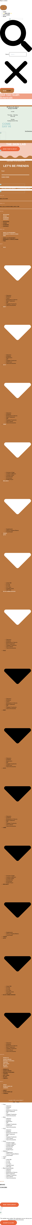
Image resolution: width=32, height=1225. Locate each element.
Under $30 (8, 583)
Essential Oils (9, 476)
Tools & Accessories (11, 305)
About (5, 1084)
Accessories (9, 478)
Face (4, 1104)
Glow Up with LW (7, 1086)
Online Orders (7, 1059)
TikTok (5, 216)
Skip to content (3, 0)
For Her (8, 584)
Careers (5, 1087)
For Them (8, 587)
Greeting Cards (10, 588)
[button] (16, 36)
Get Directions (28, 131)
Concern (3, 1187)
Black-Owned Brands (8, 1168)
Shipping (5, 1062)
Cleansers (8, 295)
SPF (7, 302)
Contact (5, 1066)
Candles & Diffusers (11, 473)
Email (3, 171)
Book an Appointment (9, 232)
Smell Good (9, 362)
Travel (5, 533)
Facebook (6, 217)
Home (4, 1141)
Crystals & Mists (10, 475)
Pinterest (6, 219)
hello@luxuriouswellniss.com (9, 206)
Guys (4, 1128)
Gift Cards (8, 590)
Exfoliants (8, 296)
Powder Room (9, 479)
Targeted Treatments (11, 304)
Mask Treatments (10, 301)
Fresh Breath (9, 531)
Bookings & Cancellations (10, 234)
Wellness (5, 1151)
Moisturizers (9, 357)
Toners (8, 298)
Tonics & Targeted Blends (12, 530)
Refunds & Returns (8, 1060)
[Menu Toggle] (3, 7)
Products (6, 1057)
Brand (2, 1184)
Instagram (6, 214)
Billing (5, 1065)
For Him (8, 585)
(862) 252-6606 (4, 198)
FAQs (4, 235)
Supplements (9, 529)
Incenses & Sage (10, 472)
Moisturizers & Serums (11, 299)
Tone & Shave (9, 421)
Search (7, 54)
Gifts (4, 1158)
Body (4, 1117)
